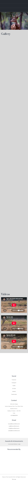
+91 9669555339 (14, 415)
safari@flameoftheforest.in (14, 430)
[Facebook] (17, 2)
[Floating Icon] (24, 474)
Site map (14, 479)
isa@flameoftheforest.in (14, 426)
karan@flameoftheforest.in (14, 423)
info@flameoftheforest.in (14, 428)
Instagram (14, 382)
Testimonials (14, 394)
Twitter (14, 385)
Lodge (19, 444)
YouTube (14, 388)
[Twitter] (21, 2)
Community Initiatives (12, 444)
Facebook (14, 379)
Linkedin (14, 391)
